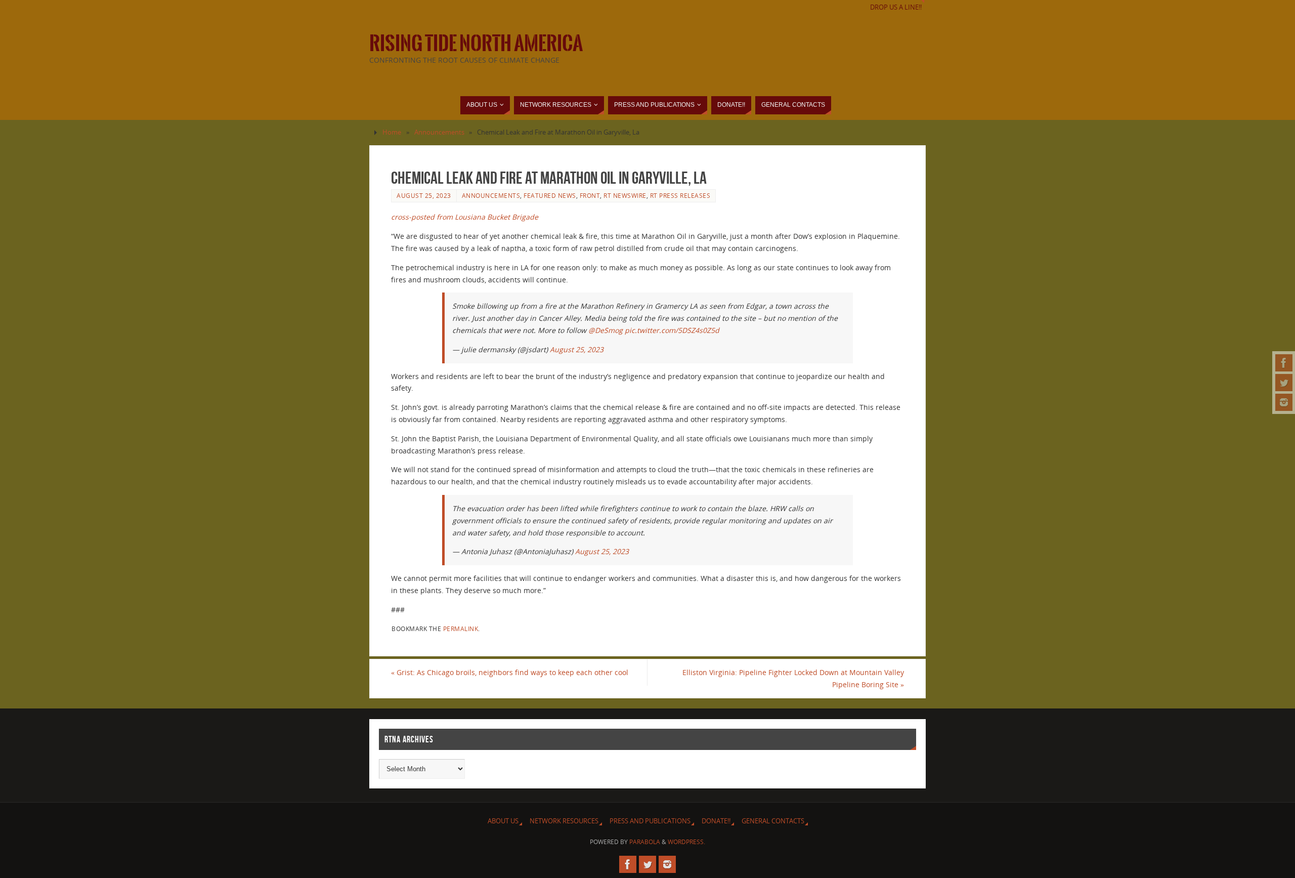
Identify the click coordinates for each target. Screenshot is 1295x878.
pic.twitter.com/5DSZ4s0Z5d (672, 330)
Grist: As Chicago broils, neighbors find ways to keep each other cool (509, 672)
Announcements (439, 132)
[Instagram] (1283, 402)
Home (391, 132)
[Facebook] (1283, 362)
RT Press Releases (680, 195)
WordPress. (686, 842)
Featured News (550, 195)
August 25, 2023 (424, 195)
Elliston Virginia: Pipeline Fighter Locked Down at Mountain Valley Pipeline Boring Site (793, 678)
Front (590, 195)
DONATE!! (716, 821)
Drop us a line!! (896, 7)
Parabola (644, 842)
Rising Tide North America (476, 43)
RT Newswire (624, 195)
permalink (461, 628)
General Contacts (773, 821)
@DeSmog (605, 330)
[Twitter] (1283, 382)
